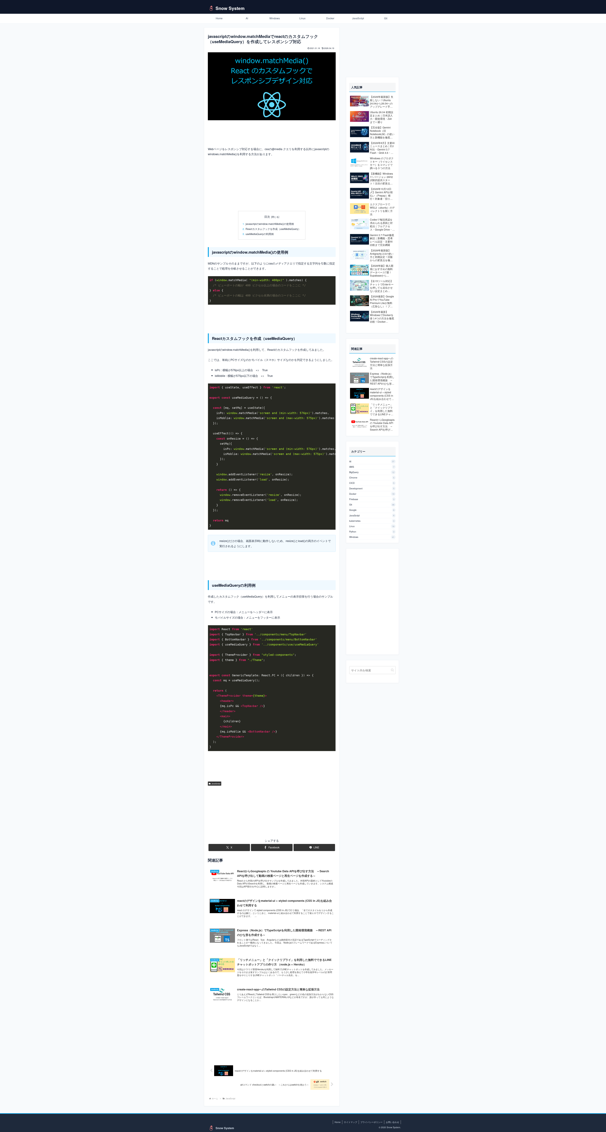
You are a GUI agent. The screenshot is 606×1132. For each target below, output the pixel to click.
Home (338, 1122)
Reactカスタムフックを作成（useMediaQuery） (273, 229)
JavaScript (215, 783)
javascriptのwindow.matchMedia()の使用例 (270, 224)
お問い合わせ (392, 1122)
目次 (267, 217)
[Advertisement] (272, 184)
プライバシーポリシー (371, 1122)
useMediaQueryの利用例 (260, 234)
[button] (392, 670)
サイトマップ (350, 1122)
